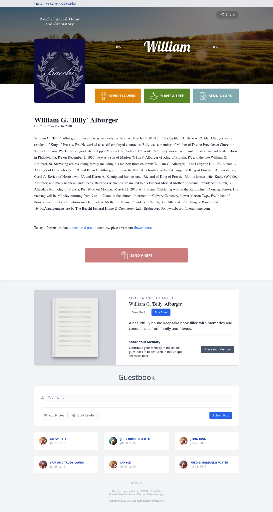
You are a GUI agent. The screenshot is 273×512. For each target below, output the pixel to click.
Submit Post (221, 415)
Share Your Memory (217, 349)
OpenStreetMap (141, 500)
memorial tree (82, 227)
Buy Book (161, 312)
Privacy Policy (125, 494)
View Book (139, 312)
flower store (142, 227)
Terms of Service (147, 494)
